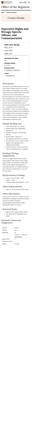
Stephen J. (12, 70)
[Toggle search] (29, 2)
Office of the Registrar (15, 7)
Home (2, 12)
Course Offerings (11, 12)
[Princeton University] (6, 2)
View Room (18, 237)
